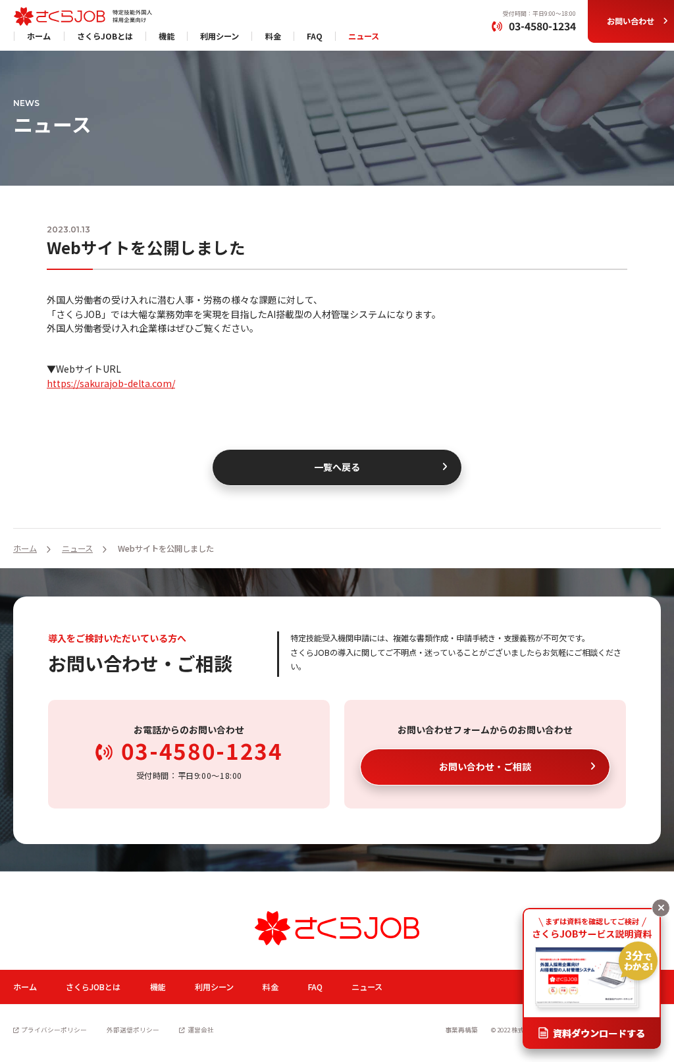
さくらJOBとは (105, 36)
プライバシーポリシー (54, 1029)
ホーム (39, 36)
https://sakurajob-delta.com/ (111, 383)
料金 (273, 36)
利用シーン (219, 36)
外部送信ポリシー (133, 1029)
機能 (166, 36)
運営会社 (201, 1029)
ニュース (363, 36)
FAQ (315, 36)
